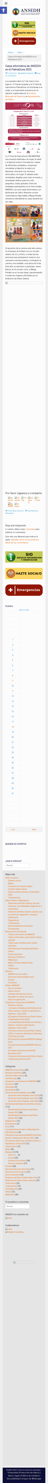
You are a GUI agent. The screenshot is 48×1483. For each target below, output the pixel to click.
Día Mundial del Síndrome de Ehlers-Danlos (23, 1104)
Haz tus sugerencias (16, 999)
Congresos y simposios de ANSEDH (20, 1002)
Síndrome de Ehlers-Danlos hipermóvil (21, 1177)
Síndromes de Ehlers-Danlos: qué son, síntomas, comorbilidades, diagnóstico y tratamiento (25, 906)
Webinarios (12, 960)
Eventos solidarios (15, 1163)
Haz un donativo (15, 988)
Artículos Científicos (16, 957)
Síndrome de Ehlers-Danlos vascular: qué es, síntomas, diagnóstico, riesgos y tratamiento (25, 914)
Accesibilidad (13, 1478)
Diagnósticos (13, 920)
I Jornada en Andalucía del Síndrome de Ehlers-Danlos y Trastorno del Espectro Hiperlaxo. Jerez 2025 (24, 1011)
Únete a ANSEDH (12, 985)
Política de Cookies (30, 1476)
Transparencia (14, 898)
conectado (30, 529)
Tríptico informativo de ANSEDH (21, 934)
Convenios (12, 982)
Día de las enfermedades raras (21, 977)
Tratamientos (14, 923)
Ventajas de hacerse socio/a (20, 994)
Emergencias (13, 929)
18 (13, 727)
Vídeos (11, 965)
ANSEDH (14, 1470)
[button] (3, 10)
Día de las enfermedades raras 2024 (23, 1095)
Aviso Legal (13, 1476)
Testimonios (13, 968)
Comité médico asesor (17, 889)
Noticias (20, 511)
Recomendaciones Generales (20, 926)
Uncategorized (11, 1189)
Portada (8, 1166)
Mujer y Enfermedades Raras (20, 963)
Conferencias (11, 1078)
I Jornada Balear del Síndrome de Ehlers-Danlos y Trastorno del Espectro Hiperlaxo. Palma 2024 (25, 1025)
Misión (11, 883)
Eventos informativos (17, 1160)
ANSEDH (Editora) (26, 73)
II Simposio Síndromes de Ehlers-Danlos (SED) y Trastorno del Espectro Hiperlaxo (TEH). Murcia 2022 (25, 1033)
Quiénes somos (14, 881)
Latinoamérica (11, 1146)
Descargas (9, 1087)
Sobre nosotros (11, 878)
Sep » (34, 829)
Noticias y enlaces (15, 1005)
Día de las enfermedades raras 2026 (23, 1101)
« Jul (13, 829)
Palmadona (9, 513)
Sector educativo (15, 954)
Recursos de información (15, 931)
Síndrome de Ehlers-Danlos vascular (20, 1180)
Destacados (10, 1090)
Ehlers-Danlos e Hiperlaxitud (17, 900)
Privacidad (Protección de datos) (23, 1472)
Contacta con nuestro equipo (20, 886)
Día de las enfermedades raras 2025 (23, 1098)
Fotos (20, 52)
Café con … (12, 1155)
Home (11, 52)
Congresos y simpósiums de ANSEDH (21, 1081)
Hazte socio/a (14, 991)
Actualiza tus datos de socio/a (21, 997)
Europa (11, 980)
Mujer (15, 511)
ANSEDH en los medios (17, 974)
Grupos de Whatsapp (31, 1478)
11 (13, 691)
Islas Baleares (32, 511)
